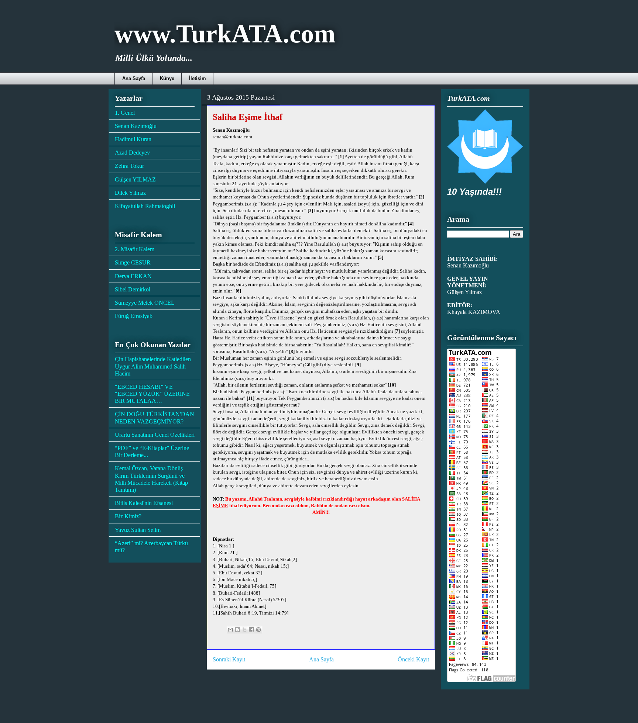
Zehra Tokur (129, 166)
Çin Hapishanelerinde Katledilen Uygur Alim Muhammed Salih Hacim (153, 366)
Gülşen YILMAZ (135, 179)
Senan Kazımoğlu (136, 126)
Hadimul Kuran (133, 139)
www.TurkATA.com (224, 34)
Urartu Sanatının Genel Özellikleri (155, 435)
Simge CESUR (133, 262)
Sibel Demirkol (132, 289)
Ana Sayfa (133, 78)
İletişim (197, 78)
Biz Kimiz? (128, 516)
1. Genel (125, 113)
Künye (167, 78)
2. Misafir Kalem (134, 249)
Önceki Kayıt (413, 659)
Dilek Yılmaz (130, 193)
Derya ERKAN (133, 276)
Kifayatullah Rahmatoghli (145, 206)
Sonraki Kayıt (229, 659)
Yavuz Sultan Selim (138, 530)
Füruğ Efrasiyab (133, 316)
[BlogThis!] (237, 629)
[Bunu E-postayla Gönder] (230, 629)
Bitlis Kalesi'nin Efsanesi (144, 503)
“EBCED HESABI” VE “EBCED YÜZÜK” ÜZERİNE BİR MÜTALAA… (152, 394)
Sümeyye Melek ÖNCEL (145, 303)
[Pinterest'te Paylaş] (258, 629)
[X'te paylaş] (244, 629)
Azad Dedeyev (132, 152)
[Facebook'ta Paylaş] (251, 629)
